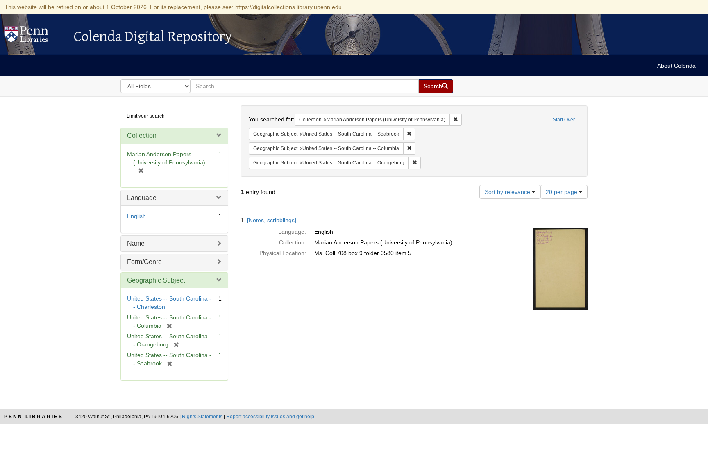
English (136, 216)
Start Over (564, 120)
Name (136, 243)
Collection (142, 135)
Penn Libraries (33, 416)
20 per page (562, 192)
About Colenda (676, 65)
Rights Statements (202, 416)
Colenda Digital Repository (35, 36)
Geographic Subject (156, 280)
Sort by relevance (508, 192)
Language (142, 197)
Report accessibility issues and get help (270, 416)
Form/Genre (144, 261)
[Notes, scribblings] (271, 220)
